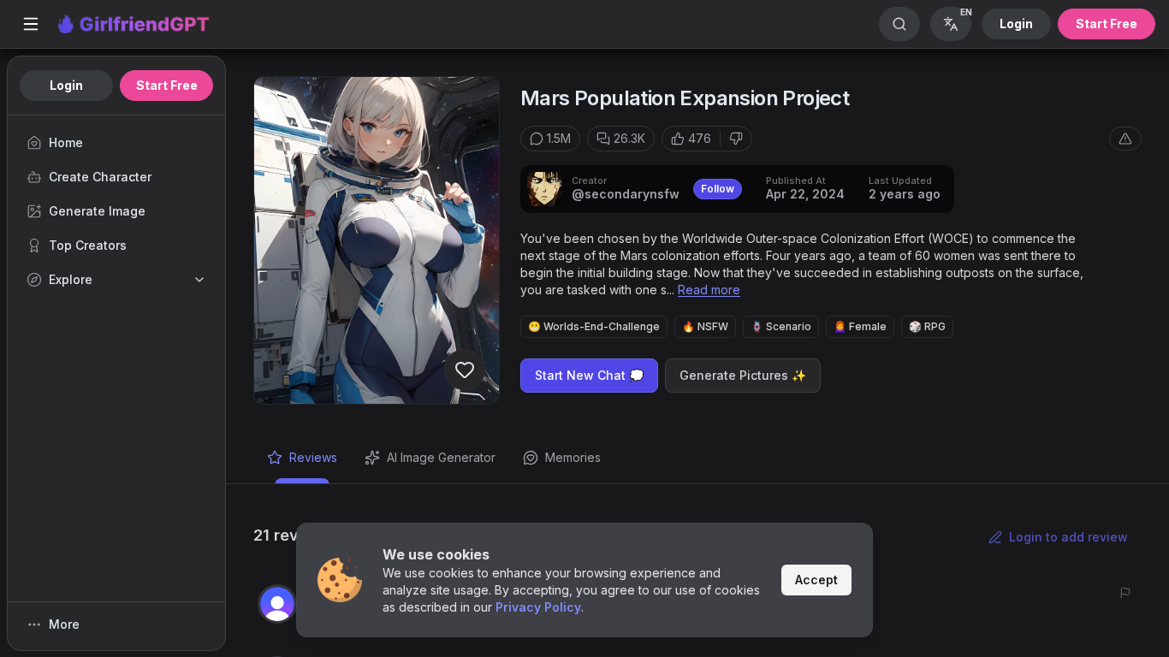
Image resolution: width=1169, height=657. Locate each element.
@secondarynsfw (625, 193)
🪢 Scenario (781, 326)
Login (1016, 23)
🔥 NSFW (705, 326)
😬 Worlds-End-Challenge (594, 326)
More (64, 624)
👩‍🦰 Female (860, 326)
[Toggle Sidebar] (31, 24)
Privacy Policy (538, 607)
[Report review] (1125, 592)
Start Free (1106, 23)
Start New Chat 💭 (589, 375)
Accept (816, 579)
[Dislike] (736, 139)
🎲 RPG (927, 326)
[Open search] (899, 24)
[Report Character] (1125, 139)
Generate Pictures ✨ (742, 375)
